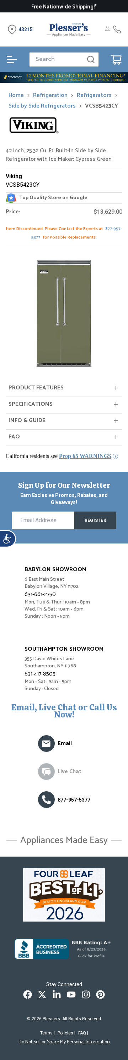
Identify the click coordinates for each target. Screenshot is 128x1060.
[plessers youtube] (71, 994)
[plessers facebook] (27, 994)
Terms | (47, 1033)
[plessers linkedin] (56, 994)
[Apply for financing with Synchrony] (64, 77)
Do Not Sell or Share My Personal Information (64, 1042)
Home (16, 95)
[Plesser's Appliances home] (69, 29)
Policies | (66, 1033)
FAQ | (83, 1033)
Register (95, 520)
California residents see (58, 456)
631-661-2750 (40, 594)
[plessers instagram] (85, 994)
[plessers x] (42, 994)
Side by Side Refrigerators (42, 106)
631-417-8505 (40, 674)
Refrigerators (94, 95)
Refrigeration (50, 95)
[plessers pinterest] (100, 994)
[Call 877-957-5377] (117, 29)
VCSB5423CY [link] (101, 106)
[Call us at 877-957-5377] (46, 799)
